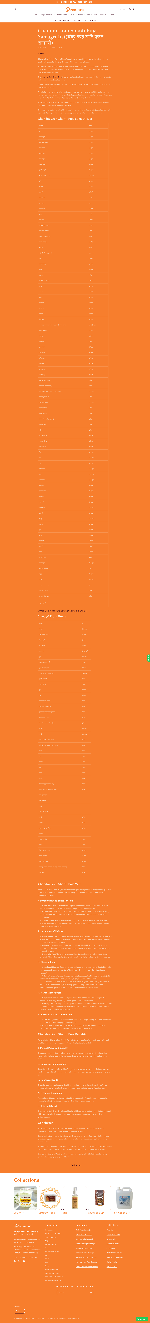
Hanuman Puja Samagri (85, 1253)
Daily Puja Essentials (115, 1257)
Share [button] (42, 54)
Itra (65, 1212)
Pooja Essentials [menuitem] (46, 15)
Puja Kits (110, 1230)
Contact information (73, 1318)
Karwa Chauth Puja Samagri (87, 1266)
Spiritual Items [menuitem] (77, 15)
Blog (46, 1241)
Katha (47, 1266)
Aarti (46, 1262)
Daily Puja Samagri (83, 1230)
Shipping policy (61, 1318)
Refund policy (30, 1318)
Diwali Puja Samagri (84, 1234)
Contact (47, 1248)
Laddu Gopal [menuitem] (62, 15)
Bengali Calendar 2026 (53, 1280)
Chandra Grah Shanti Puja (51, 77)
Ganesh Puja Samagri (84, 1239)
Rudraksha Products (114, 1253)
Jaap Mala (111, 1248)
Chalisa (47, 1255)
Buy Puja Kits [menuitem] (92, 15)
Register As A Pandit (52, 1251)
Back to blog (76, 1165)
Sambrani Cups (113, 1244)
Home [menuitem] (36, 15)
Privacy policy (40, 1318)
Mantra (47, 1259)
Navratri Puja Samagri (84, 1248)
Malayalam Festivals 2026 (54, 1277)
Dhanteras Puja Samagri (85, 1244)
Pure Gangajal (120, 1212)
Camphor (18, 1212)
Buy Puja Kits (112, 1266)
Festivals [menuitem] (102, 15)
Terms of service (50, 1318)
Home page (49, 1230)
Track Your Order (50, 1237)
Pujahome (21, 1318)
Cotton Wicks (45, 1212)
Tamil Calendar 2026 (52, 1273)
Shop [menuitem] (112, 15)
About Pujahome (50, 1244)
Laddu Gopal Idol (113, 1234)
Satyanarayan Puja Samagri (87, 1257)
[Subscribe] (91, 1292)
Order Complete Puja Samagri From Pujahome (62, 610)
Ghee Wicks (111, 1239)
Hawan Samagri (96, 1212)
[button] (16, 9)
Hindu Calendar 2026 (52, 1269)
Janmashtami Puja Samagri (86, 1262)
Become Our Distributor (53, 1233)
